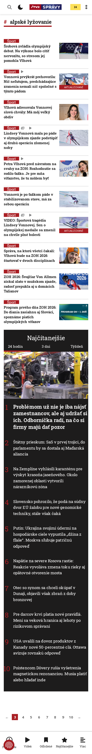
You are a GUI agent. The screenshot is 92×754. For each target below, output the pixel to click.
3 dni (46, 346)
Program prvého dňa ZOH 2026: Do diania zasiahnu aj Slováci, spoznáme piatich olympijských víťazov (30, 314)
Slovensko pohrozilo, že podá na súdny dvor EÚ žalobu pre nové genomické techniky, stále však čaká (49, 507)
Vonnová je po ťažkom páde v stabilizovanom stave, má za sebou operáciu (28, 199)
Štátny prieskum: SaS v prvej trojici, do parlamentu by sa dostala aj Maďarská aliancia (49, 448)
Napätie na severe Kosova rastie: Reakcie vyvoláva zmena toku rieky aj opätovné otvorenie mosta (49, 566)
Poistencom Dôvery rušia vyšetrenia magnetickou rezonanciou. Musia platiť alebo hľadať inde (50, 673)
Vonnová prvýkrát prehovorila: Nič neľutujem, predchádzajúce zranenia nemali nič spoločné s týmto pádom (30, 83)
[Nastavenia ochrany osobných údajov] (9, 745)
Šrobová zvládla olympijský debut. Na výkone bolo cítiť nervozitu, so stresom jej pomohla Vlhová (27, 53)
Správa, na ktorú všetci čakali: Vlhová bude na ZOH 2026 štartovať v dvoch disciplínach (29, 255)
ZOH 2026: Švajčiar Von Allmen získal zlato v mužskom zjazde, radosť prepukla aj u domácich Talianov (30, 283)
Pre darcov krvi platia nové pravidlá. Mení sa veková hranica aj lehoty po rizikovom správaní (47, 620)
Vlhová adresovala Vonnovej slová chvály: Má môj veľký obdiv (28, 112)
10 (71, 717)
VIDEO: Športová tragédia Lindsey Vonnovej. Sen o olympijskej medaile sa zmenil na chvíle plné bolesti (29, 227)
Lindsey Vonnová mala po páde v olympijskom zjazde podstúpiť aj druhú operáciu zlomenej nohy (30, 140)
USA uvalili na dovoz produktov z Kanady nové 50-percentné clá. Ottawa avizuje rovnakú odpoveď (49, 647)
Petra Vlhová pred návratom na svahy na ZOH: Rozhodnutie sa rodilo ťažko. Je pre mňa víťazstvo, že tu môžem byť (30, 170)
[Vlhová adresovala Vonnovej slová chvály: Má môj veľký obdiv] (73, 112)
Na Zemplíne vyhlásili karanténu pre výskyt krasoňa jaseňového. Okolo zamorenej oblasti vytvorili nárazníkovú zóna (48, 478)
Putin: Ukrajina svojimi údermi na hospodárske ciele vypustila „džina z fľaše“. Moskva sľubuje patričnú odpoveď (47, 537)
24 (75, 7)
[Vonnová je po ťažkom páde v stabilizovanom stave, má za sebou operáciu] (73, 199)
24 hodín (15, 346)
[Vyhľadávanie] (9, 7)
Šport (11, 41)
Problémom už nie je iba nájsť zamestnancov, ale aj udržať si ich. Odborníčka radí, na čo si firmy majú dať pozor (50, 416)
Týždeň (77, 346)
